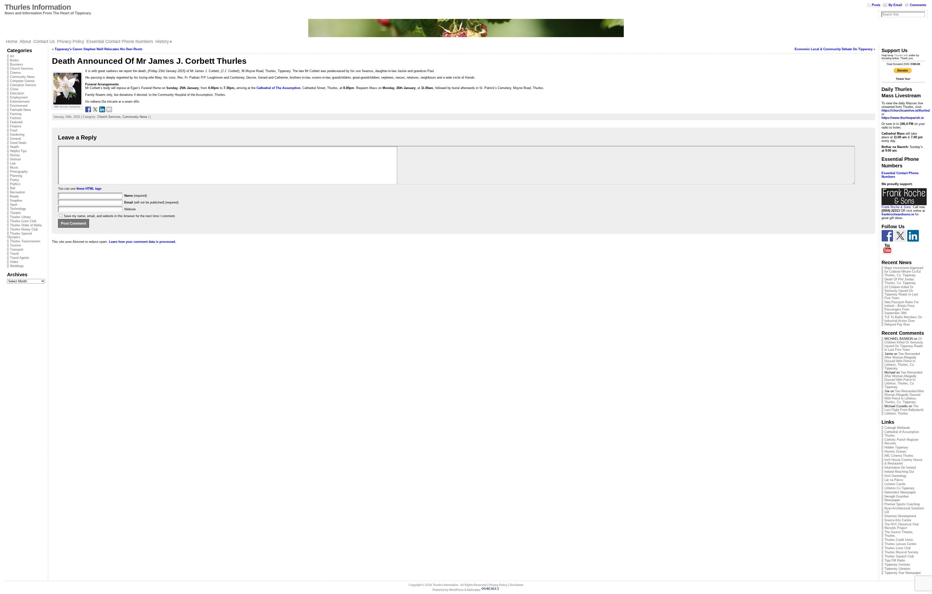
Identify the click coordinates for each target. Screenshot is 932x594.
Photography (19, 171)
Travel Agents (19, 258)
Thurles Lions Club (23, 221)
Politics (15, 184)
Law (13, 163)
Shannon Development (900, 516)
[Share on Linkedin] (102, 109)
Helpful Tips (18, 151)
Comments (918, 5)
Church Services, (110, 117)
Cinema (15, 72)
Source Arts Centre (897, 520)
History (15, 155)
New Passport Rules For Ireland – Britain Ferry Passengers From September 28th (901, 307)
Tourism (15, 245)
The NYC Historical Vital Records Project (901, 526)
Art (12, 56)
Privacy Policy (498, 585)
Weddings (17, 266)
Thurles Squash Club (899, 556)
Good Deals (18, 143)
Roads (14, 196)
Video (14, 262)
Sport (13, 204)
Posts (876, 5)
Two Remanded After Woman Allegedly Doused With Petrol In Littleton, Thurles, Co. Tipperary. (902, 361)
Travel (14, 253)
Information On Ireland (900, 467)
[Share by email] (109, 109)
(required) (135, 195)
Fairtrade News (20, 110)
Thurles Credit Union (898, 540)
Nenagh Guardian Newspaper (896, 498)
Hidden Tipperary (896, 447)
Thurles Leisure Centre (900, 544)
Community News (22, 77)
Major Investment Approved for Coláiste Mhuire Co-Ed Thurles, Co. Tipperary (903, 271)
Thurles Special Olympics (19, 235)
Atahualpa (473, 590)
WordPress (456, 590)
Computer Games (22, 81)
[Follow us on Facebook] (887, 236)
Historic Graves (895, 451)
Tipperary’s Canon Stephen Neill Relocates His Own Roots (98, 49)
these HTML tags (88, 188)
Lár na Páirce (893, 480)
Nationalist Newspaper (900, 492)
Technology (18, 209)
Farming (15, 114)
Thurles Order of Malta (26, 225)
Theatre (15, 213)
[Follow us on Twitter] (900, 236)
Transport (16, 249)
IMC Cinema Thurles (898, 455)
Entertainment (20, 101)
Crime (14, 89)
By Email (895, 5)
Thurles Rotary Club (24, 229)
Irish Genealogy (895, 476)
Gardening (17, 134)
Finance (15, 126)
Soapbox (16, 200)
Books (14, 60)
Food (13, 130)
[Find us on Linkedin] (913, 236)
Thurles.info (901, 55)
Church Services (21, 68)
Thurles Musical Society (901, 552)
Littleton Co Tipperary (899, 488)
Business (16, 64)
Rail (12, 188)
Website (130, 209)
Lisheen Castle (894, 484)
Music (14, 167)
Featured (16, 122)
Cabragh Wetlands (897, 428)
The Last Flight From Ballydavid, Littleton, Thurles (904, 409)
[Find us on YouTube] (887, 248)
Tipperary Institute (897, 564)
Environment (19, 105)
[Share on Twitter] (95, 109)
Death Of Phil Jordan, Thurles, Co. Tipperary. (900, 281)
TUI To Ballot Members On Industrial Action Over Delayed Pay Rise (903, 320)
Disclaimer (516, 585)
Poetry (14, 180)
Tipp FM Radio (894, 560)
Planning (16, 176)
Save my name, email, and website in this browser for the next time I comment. (120, 216)
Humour (15, 159)
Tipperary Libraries (897, 568)
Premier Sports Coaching (902, 504)
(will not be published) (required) (151, 202)
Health (14, 147)
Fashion (15, 118)
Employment (19, 97)
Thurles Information (38, 7)
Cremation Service (23, 85)
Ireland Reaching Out (899, 471)
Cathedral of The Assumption (278, 88)
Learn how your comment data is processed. (142, 242)
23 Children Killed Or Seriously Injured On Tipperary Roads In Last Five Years (901, 292)
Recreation (17, 192)
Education (17, 93)
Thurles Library (20, 217)
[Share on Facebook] (88, 109)
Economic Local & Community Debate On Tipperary (834, 49)
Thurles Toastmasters (25, 241)
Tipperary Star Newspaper (902, 573)
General (15, 138)
